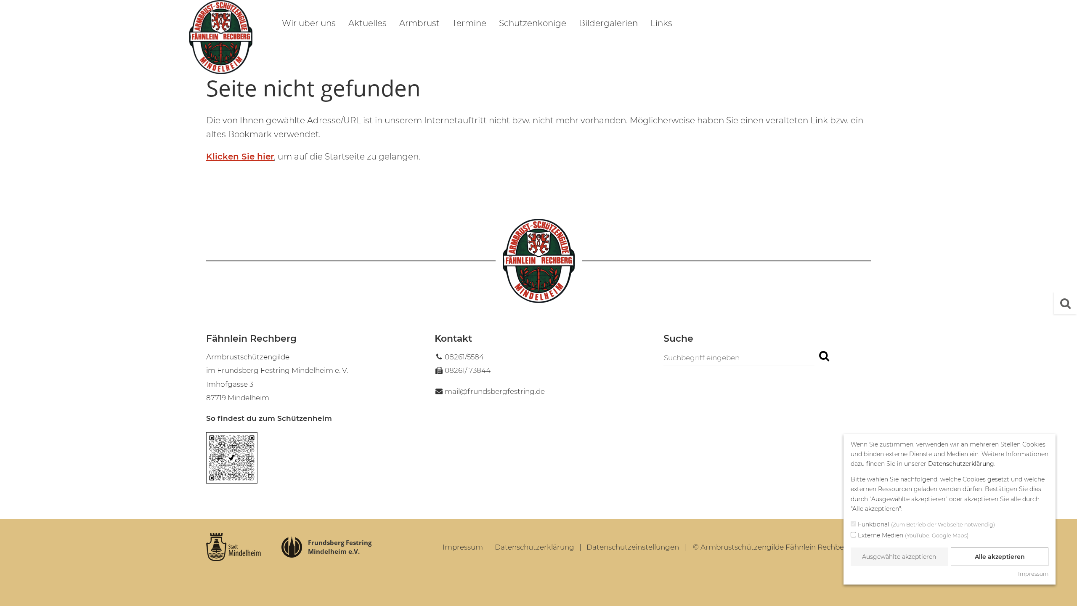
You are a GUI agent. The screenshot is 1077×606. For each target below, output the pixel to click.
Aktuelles (367, 23)
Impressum (463, 547)
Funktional (925, 524)
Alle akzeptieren (1000, 557)
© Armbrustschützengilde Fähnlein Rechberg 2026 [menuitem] (782, 547)
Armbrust (419, 23)
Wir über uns (309, 23)
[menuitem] (309, 24)
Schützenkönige (532, 23)
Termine (469, 23)
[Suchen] (823, 356)
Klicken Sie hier (240, 157)
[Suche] (1065, 303)
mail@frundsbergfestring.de (495, 391)
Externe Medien (912, 535)
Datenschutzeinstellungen (632, 547)
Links (661, 23)
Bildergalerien (608, 23)
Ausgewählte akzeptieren (899, 557)
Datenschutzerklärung (534, 547)
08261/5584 (464, 357)
